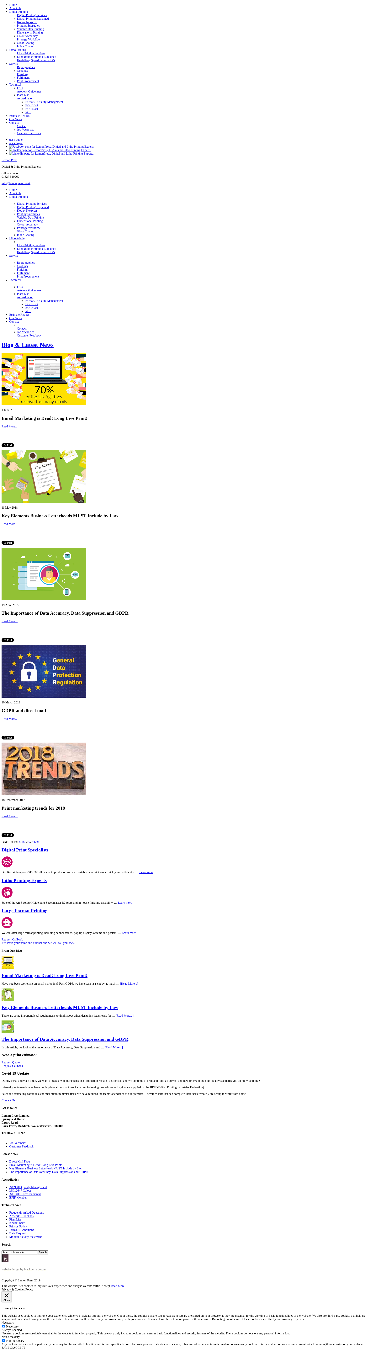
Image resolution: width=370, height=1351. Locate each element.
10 (28, 841)
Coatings (22, 70)
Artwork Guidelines (29, 91)
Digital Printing (18, 11)
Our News (15, 119)
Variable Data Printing (30, 29)
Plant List (23, 95)
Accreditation (25, 98)
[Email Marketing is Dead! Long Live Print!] (44, 404)
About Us (15, 8)
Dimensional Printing (30, 32)
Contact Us (8, 1100)
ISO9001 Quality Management (28, 1187)
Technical (15, 84)
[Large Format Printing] (7, 927)
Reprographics (26, 67)
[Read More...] (129, 983)
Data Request (17, 1233)
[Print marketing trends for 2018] (44, 794)
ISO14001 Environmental (25, 1194)
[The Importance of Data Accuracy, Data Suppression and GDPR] (44, 599)
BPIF (28, 112)
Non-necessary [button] (11, 1336)
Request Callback (12, 1066)
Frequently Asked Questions (26, 1212)
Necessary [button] (8, 1322)
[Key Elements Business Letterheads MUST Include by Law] (44, 501)
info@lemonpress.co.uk (16, 183)
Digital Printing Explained (33, 18)
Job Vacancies (25, 129)
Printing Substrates (28, 25)
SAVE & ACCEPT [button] (13, 1347)
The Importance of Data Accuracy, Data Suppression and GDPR (65, 1039)
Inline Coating (25, 46)
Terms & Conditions (21, 1230)
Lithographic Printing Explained (36, 56)
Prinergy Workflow (28, 39)
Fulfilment (23, 77)
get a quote (16, 139)
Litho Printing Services (31, 53)
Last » (37, 841)
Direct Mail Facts (19, 1161)
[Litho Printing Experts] (7, 896)
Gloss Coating (25, 43)
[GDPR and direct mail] (44, 696)
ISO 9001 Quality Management (44, 101)
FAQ (20, 88)
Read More (117, 1286)
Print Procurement (28, 81)
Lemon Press (9, 160)
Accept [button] (105, 1286)
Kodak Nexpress (27, 22)
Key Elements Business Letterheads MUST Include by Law (60, 1007)
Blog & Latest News (28, 344)
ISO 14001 (31, 108)
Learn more (146, 872)
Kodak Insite (17, 1223)
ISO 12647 (31, 105)
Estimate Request (19, 115)
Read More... (10, 426)
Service (13, 63)
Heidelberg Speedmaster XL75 (36, 60)
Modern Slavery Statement (25, 1236)
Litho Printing (17, 49)
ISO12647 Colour (20, 1190)
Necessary (12, 1326)
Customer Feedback (29, 133)
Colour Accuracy (27, 36)
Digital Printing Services (32, 15)
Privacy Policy (18, 1226)
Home (13, 4)
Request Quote (11, 1062)
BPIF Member (18, 1197)
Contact (14, 122)
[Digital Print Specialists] (7, 866)
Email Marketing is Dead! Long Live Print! (44, 975)
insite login (16, 143)
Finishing (22, 74)
